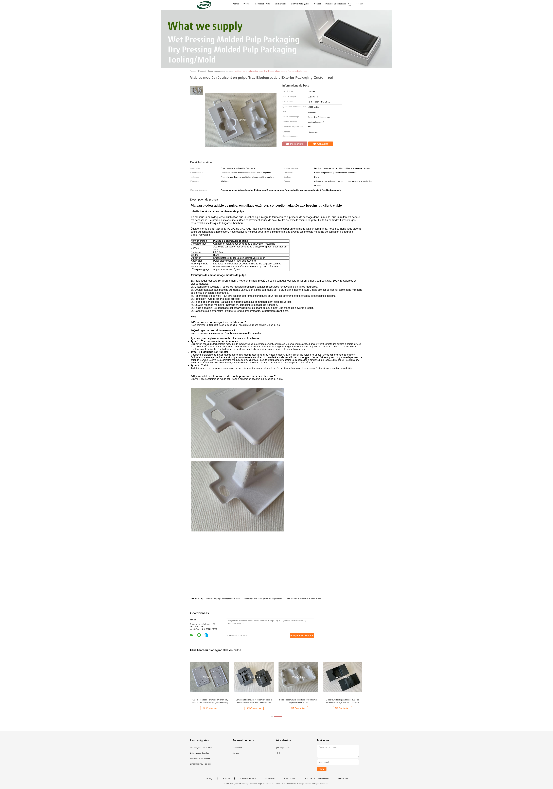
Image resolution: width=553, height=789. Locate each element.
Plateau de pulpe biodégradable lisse (223, 599)
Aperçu (236, 4)
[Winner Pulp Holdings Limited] (204, 5)
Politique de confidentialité (316, 778)
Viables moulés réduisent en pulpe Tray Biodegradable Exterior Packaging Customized (271, 71)
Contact (317, 4)
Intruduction (237, 747)
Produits (247, 4)
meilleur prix (296, 144)
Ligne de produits (282, 747)
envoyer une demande (301, 635)
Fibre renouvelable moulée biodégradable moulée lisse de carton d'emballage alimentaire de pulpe (209, 701)
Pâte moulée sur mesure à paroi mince (303, 599)
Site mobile (343, 778)
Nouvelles (270, 778)
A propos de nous (262, 4)
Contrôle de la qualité (300, 4)
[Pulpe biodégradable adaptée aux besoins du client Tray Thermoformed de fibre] (342, 676)
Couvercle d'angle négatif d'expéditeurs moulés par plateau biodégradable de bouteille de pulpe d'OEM (253, 701)
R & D (277, 753)
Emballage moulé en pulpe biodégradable (263, 599)
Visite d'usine (280, 4)
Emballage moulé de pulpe (201, 747)
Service (235, 753)
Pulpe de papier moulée (200, 758)
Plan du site (289, 778)
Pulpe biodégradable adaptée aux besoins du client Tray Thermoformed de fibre (342, 701)
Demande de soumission (335, 4)
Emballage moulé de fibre (200, 764)
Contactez (322, 144)
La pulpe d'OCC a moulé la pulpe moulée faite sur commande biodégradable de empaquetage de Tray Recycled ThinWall (298, 701)
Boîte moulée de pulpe (199, 753)
